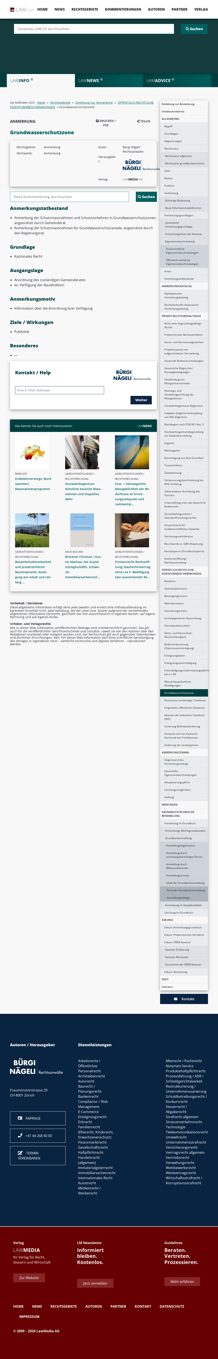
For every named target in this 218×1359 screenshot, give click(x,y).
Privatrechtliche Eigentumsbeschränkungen (182, 250)
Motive (168, 178)
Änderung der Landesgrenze (181, 745)
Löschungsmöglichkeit (177, 790)
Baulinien (169, 581)
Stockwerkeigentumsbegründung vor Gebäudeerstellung (184, 433)
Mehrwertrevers (174, 603)
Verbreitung (171, 193)
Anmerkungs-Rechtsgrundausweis (185, 830)
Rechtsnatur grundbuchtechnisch (184, 163)
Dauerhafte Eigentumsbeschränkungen (180, 773)
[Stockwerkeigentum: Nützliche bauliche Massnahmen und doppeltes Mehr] (85, 452)
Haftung (169, 797)
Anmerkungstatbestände (179, 279)
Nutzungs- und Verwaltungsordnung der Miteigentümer (179, 394)
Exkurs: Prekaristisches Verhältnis (184, 935)
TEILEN (144, 121)
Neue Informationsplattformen (183, 208)
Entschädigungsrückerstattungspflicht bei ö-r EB (186, 672)
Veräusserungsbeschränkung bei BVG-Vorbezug (183, 482)
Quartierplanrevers (175, 588)
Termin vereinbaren (29, 1156)
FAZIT (165, 979)
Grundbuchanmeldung (178, 838)
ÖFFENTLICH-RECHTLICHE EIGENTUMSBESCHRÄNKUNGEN (181, 571)
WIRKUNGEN (170, 804)
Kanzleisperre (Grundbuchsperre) (184, 551)
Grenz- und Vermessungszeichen (184, 342)
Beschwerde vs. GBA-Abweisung (183, 544)
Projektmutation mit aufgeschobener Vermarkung (181, 351)
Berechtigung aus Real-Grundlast (184, 458)
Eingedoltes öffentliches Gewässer (184, 708)
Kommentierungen (123, 9)
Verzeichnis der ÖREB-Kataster (183, 964)
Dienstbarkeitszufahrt (177, 625)
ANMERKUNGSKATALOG (177, 286)
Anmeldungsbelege (178, 897)
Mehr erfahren (182, 1281)
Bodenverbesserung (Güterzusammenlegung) (179, 646)
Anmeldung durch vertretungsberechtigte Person (184, 855)
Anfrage (31, 1118)
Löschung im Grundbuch (178, 912)
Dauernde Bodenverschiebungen (184, 361)
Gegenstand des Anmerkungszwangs (176, 761)
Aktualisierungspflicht (177, 782)
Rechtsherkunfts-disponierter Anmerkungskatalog (181, 306)
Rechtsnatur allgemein (178, 156)
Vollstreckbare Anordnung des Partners (182, 493)
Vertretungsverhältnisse (178, 536)
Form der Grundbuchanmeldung (186, 890)
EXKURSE (167, 920)
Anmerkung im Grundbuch (180, 823)
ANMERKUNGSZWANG (175, 752)
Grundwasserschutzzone (179, 693)
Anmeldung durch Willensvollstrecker (177, 866)
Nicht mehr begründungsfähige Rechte (182, 325)
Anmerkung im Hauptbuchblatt (183, 905)
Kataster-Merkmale (176, 957)
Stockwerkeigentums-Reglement (183, 406)
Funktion (169, 185)
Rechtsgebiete (85, 9)
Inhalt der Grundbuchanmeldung (185, 883)
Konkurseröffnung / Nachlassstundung (175, 560)
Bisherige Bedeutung (177, 200)
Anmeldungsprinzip (177, 875)
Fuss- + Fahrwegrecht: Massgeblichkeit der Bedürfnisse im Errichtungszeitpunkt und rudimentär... (132, 494)
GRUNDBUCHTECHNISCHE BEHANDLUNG (178, 814)
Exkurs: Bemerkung (175, 972)
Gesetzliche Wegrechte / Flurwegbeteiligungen (178, 370)
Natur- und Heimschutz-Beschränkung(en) (178, 635)
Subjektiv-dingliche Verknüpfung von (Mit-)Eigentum (183, 415)
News (59, 9)
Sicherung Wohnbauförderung (182, 726)
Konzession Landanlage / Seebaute (185, 700)
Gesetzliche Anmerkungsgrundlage (178, 224)
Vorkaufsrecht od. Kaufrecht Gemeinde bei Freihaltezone (181, 735)
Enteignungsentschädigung (180, 663)
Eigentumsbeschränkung (180, 241)
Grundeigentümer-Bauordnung (182, 618)
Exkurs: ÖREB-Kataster (177, 942)
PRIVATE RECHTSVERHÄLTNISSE (181, 316)
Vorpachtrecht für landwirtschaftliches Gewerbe (181, 527)
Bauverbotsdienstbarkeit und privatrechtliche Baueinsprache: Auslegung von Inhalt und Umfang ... (33, 572)
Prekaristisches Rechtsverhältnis (183, 335)
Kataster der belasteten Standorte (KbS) (184, 717)
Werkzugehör (172, 450)
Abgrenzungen (173, 141)
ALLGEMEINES (170, 119)
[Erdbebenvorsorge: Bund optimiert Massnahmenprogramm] (35, 452)
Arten (167, 271)
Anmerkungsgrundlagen (178, 215)
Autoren (156, 9)
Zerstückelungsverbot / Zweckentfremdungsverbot (180, 516)
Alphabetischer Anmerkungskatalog (176, 295)
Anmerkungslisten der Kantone (183, 234)
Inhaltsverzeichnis (173, 111)
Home (42, 9)
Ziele (167, 171)
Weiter (141, 400)
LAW (144, 426)
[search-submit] (194, 29)
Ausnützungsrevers (175, 611)
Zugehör (169, 443)
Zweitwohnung (173, 473)
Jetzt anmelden (95, 1283)
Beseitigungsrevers (175, 596)
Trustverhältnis (173, 465)
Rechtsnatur (171, 148)
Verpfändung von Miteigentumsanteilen (177, 381)
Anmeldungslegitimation (180, 845)
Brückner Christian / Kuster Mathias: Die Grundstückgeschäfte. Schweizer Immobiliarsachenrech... (83, 567)
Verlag (201, 9)
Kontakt (185, 999)
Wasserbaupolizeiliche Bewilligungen (177, 683)
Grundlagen (171, 133)
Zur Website (29, 1277)
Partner (180, 9)
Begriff (168, 126)
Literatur (167, 987)
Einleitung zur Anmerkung (178, 104)
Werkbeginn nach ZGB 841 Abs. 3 (184, 424)
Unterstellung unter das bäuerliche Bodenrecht (185, 504)
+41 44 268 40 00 (37, 1135)
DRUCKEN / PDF (107, 123)
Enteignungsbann (174, 655)
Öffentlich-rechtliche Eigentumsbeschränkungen (182, 262)
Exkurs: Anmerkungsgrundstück (183, 927)
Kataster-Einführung (177, 949)
